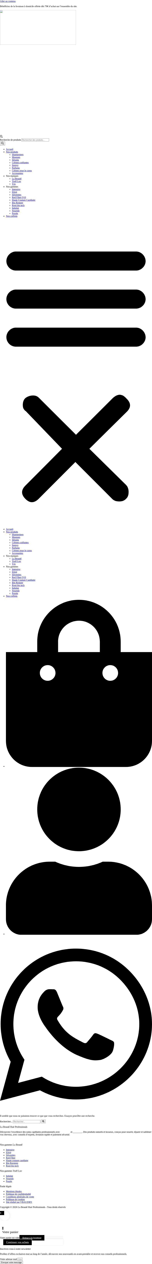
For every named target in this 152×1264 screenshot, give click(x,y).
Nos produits (12, 152)
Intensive (16, 189)
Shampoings (17, 154)
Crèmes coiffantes (20, 162)
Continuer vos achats (17, 1242)
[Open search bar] (1, 137)
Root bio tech (18, 205)
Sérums (15, 160)
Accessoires (17, 173)
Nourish (15, 210)
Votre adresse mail (9, 1259)
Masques (16, 157)
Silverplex (16, 194)
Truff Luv (16, 181)
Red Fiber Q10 (19, 197)
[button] (76, 372)
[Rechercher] (2, 144)
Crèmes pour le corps (22, 170)
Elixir (14, 192)
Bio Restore (17, 202)
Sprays (15, 165)
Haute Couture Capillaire (23, 200)
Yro (14, 184)
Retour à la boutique (31, 1237)
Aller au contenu (8, 1)
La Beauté (17, 178)
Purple (15, 213)
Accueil (9, 149)
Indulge (15, 208)
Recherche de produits (11, 140)
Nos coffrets (11, 216)
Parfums (16, 168)
